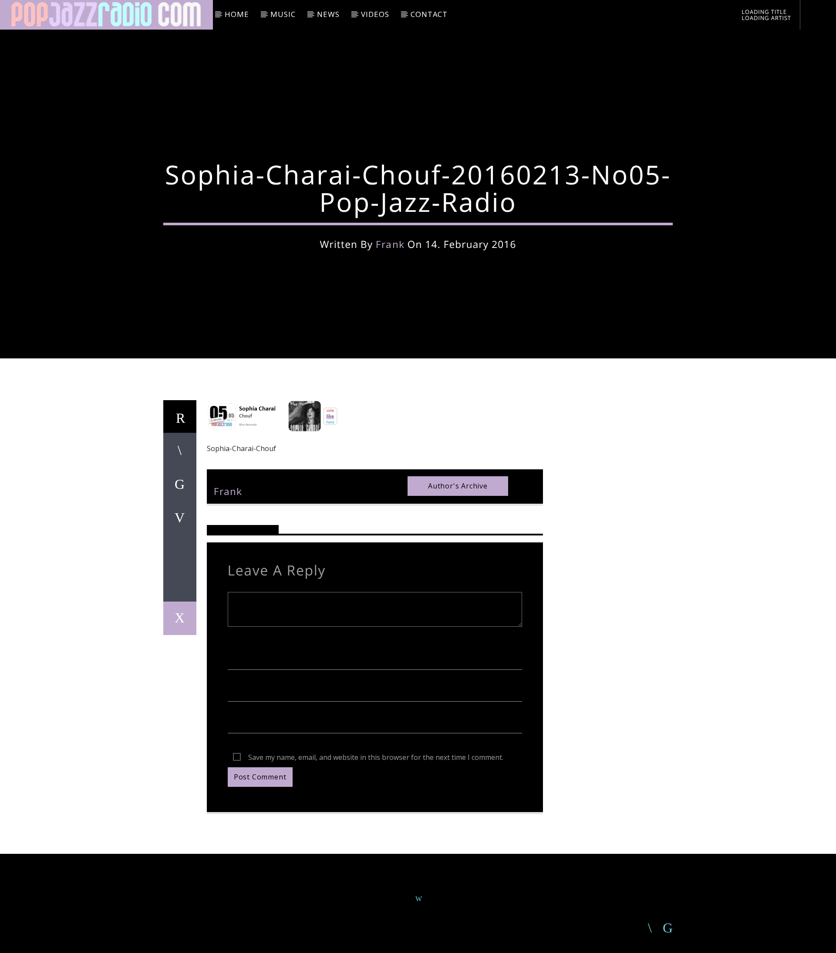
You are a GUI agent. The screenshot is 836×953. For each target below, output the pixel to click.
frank (390, 244)
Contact (429, 14)
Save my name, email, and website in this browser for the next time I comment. (375, 757)
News (328, 14)
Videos (375, 14)
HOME (237, 14)
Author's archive (458, 486)
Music (282, 14)
